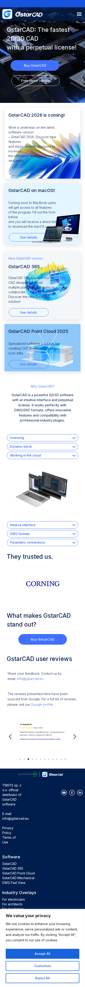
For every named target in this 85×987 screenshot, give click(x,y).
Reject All (42, 978)
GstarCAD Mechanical (18, 878)
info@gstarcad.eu (30, 679)
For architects (12, 904)
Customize (42, 966)
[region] (42, 948)
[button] (10, 736)
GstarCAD (9, 864)
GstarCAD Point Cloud (18, 873)
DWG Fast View (13, 883)
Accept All (42, 954)
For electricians (13, 899)
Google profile (42, 704)
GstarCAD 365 (12, 868)
